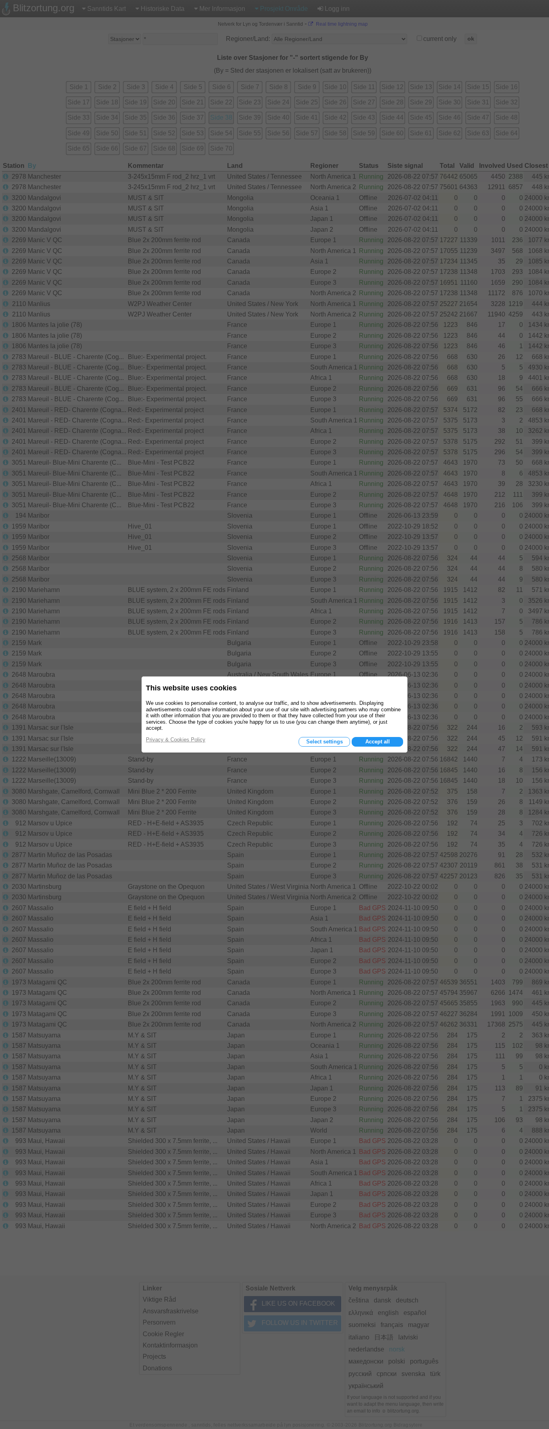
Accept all (377, 742)
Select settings (324, 742)
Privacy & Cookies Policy (175, 740)
